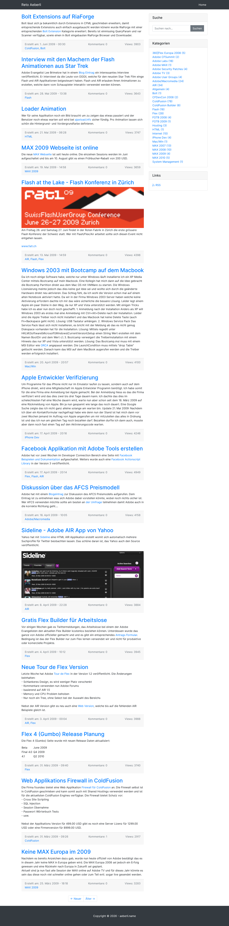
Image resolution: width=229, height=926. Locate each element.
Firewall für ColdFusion (96, 787)
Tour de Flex (62, 673)
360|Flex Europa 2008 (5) (168, 53)
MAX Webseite (42, 154)
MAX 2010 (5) (161, 157)
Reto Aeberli (31, 5)
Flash (28, 97)
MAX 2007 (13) (161, 145)
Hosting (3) (159, 125)
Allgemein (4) (160, 89)
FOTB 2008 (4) (161, 117)
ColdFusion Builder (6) (166, 105)
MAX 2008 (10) (161, 149)
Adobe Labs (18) (162, 61)
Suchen (197, 28)
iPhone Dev (32, 437)
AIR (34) (157, 85)
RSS (158, 185)
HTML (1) (158, 129)
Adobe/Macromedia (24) (168, 81)
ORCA (44, 345)
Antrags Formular (126, 635)
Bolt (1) (156, 93)
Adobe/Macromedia (37, 519)
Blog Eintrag (86, 72)
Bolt (42, 48)
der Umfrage (94, 502)
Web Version (86, 706)
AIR (27, 259)
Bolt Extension (52, 31)
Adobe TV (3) (161, 73)
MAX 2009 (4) (161, 153)
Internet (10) (160, 133)
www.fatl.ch (28, 246)
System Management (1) (167, 161)
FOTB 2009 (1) (161, 121)
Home (203, 4)
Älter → (90, 898)
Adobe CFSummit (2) (165, 57)
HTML (28, 136)
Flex (41, 259)
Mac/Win (30, 366)
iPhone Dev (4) (161, 137)
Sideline (45, 537)
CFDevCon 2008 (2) (165, 97)
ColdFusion (32, 48)
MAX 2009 (31, 171)
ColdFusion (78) (162, 101)
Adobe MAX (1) (161, 65)
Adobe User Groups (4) (167, 77)
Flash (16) (158, 109)
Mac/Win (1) (159, 141)
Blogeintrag (56, 494)
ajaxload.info (83, 119)
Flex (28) (158, 113)
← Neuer (75, 898)
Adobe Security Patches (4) (169, 69)
